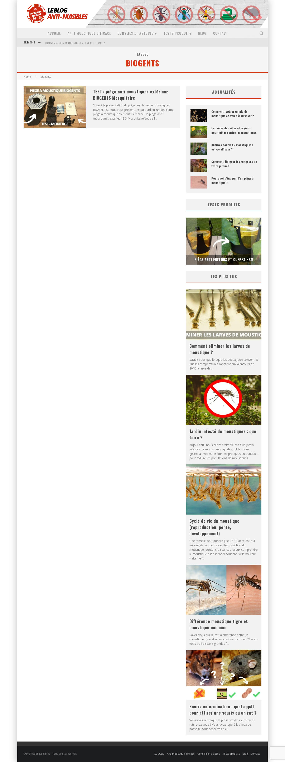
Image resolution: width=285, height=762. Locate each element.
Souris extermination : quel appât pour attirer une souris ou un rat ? (223, 709)
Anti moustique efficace (89, 33)
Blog (202, 33)
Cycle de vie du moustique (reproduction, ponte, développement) (214, 527)
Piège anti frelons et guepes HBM (223, 259)
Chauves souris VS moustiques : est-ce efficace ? (232, 147)
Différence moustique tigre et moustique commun (218, 624)
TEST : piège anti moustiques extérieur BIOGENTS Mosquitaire (130, 94)
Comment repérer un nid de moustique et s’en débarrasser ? (232, 113)
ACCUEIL (54, 33)
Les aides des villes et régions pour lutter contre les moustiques (234, 130)
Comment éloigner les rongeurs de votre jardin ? (76, 43)
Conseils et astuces (136, 33)
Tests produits (178, 33)
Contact (220, 33)
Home (27, 76)
